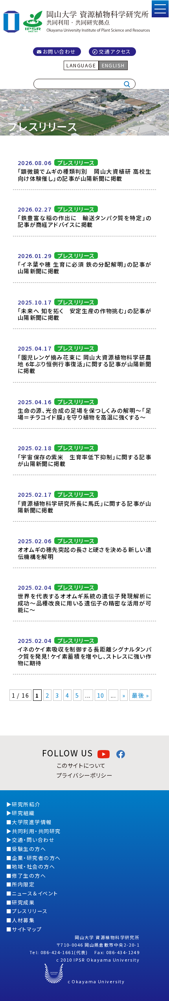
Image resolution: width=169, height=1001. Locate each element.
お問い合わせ (59, 51)
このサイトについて (81, 765)
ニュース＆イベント (35, 893)
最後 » (140, 695)
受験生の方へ (29, 848)
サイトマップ (27, 929)
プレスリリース (30, 911)
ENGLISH (113, 65)
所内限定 (23, 884)
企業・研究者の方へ (36, 858)
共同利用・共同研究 (36, 831)
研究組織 (23, 813)
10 (101, 695)
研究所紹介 (26, 804)
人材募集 (23, 920)
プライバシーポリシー (84, 775)
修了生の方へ (29, 875)
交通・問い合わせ (33, 839)
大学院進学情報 (31, 822)
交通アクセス (115, 51)
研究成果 (23, 902)
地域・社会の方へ (33, 866)
